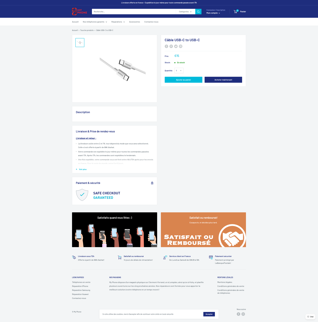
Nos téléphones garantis (93, 21)
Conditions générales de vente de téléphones (230, 291)
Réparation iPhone (80, 286)
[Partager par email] (180, 46)
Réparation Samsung (81, 290)
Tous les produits (87, 30)
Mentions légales (224, 282)
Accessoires (134, 21)
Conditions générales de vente (230, 286)
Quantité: (169, 70)
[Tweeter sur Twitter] (176, 46)
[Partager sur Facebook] (166, 46)
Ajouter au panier (183, 79)
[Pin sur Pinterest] (171, 46)
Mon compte (212, 13)
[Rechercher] (198, 11)
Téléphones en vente (81, 282)
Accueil (75, 21)
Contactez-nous (151, 21)
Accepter (209, 314)
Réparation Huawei (80, 294)
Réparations (116, 21)
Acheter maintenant (223, 79)
